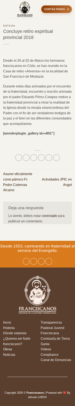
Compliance (50, 354)
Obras (7, 349)
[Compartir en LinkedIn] (56, 157)
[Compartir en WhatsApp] (18, 157)
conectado (49, 216)
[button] (5, 9)
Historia (9, 328)
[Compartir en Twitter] (33, 157)
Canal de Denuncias (56, 360)
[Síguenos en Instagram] (33, 261)
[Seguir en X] (41, 261)
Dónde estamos (14, 333)
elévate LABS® (37, 397)
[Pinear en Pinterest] (48, 157)
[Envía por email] (41, 157)
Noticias (9, 25)
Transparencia (51, 322)
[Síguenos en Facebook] (26, 261)
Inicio (7, 322)
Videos (46, 349)
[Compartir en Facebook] (26, 157)
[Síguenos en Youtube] (48, 261)
